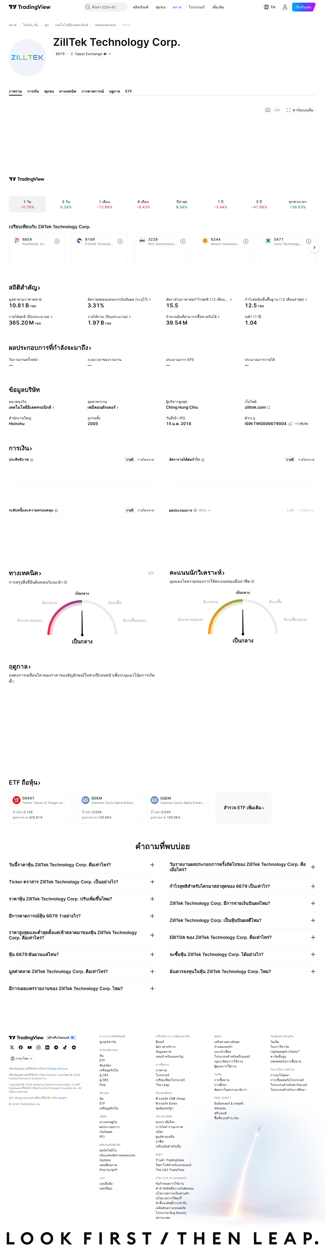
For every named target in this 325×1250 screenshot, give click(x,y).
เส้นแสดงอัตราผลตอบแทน (117, 1155)
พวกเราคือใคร (165, 1122)
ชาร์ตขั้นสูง (278, 1056)
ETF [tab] (128, 91)
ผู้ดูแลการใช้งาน (225, 1066)
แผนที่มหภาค (108, 1165)
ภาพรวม (161, 1070)
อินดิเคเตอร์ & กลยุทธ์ (228, 1103)
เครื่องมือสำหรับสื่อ (168, 1146)
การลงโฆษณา (280, 1075)
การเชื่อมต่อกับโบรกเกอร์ (287, 1080)
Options (105, 1160)
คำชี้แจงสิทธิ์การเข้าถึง (171, 1203)
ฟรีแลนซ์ (220, 1113)
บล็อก (159, 1132)
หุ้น (101, 1055)
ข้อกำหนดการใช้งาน (170, 1183)
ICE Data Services (56, 1068)
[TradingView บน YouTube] (30, 1047)
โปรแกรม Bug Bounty (171, 1213)
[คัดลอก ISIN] (290, 424)
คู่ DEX (103, 1080)
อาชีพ (159, 1141)
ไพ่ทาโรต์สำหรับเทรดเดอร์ (173, 1165)
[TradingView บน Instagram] (38, 1047)
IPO (102, 1136)
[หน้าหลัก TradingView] (30, 7)
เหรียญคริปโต (108, 1070)
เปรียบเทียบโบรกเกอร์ (170, 1080)
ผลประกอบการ (109, 1127)
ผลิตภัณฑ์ (141, 7)
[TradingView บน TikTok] (65, 1047)
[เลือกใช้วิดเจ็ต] (277, 110)
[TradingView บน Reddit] (74, 1047)
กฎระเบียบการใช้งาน (228, 1061)
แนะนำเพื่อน (222, 1051)
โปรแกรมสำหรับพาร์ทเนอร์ (288, 1085)
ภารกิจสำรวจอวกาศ (169, 1127)
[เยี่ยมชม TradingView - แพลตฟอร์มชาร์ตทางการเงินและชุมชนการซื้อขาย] (27, 179)
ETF (102, 1060)
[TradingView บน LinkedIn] (47, 1047)
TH (272, 7)
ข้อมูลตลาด (163, 1051)
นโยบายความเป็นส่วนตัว (172, 1193)
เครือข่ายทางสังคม (226, 1042)
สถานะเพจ (163, 1217)
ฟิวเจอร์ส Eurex (166, 1103)
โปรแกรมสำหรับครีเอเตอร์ (232, 1056)
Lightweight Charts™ (285, 1051)
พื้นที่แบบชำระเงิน (226, 1118)
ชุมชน (161, 7)
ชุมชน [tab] (49, 91)
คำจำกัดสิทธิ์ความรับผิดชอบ (175, 1188)
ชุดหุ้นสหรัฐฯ (164, 1108)
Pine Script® (108, 1170)
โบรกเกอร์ (197, 7)
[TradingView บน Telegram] (56, 1047)
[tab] (129, 460)
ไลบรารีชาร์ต (279, 1047)
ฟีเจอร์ (160, 1042)
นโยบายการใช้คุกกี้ (169, 1198)
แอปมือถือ (106, 1183)
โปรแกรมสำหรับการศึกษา (288, 1089)
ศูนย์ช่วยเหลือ (165, 1136)
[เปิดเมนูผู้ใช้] (285, 7)
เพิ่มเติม (218, 7)
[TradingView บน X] (12, 1047)
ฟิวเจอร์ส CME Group (170, 1098)
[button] (152, 7)
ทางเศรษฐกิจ (108, 1122)
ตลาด (177, 7)
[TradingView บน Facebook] (21, 1047)
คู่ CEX (103, 1075)
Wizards (220, 1108)
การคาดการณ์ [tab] (93, 91)
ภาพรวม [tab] (15, 91)
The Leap (162, 1085)
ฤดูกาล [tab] (114, 91)
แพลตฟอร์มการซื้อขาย (285, 1061)
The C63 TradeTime (170, 1170)
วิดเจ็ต (274, 1042)
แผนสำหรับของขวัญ (169, 1056)
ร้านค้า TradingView (170, 1160)
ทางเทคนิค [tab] (67, 91)
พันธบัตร (105, 1065)
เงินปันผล (105, 1132)
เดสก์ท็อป (105, 1188)
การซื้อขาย (221, 1080)
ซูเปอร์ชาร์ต (107, 1042)
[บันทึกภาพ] (268, 110)
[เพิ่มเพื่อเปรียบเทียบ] (57, 241)
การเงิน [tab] (33, 91)
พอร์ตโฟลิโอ (108, 1150)
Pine (102, 1085)
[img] (105, 54)
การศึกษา (220, 1085)
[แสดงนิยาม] (44, 299)
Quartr (63, 1097)
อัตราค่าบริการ (166, 1047)
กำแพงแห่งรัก (223, 1047)
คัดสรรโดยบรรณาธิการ (230, 1089)
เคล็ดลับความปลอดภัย (171, 1208)
